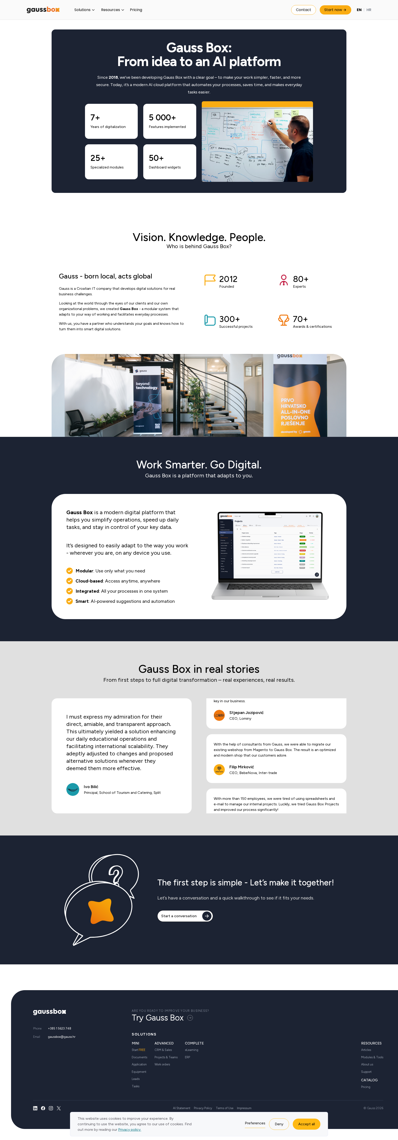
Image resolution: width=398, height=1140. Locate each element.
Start (138, 1050)
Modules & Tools (372, 1057)
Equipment (139, 1071)
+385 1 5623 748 (59, 1028)
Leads (136, 1079)
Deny (279, 1124)
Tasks (135, 1086)
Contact (303, 9)
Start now (333, 9)
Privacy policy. (129, 1129)
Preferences (255, 1123)
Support (366, 1071)
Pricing (136, 9)
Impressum (244, 1108)
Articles (366, 1050)
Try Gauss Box (158, 1017)
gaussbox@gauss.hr (61, 1036)
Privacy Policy (203, 1108)
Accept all (306, 1124)
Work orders (162, 1064)
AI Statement (181, 1108)
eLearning (191, 1050)
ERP (187, 1057)
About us (367, 1064)
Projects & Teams (166, 1057)
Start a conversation (179, 916)
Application (139, 1064)
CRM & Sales (163, 1050)
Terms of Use (224, 1108)
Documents (139, 1057)
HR (368, 9)
